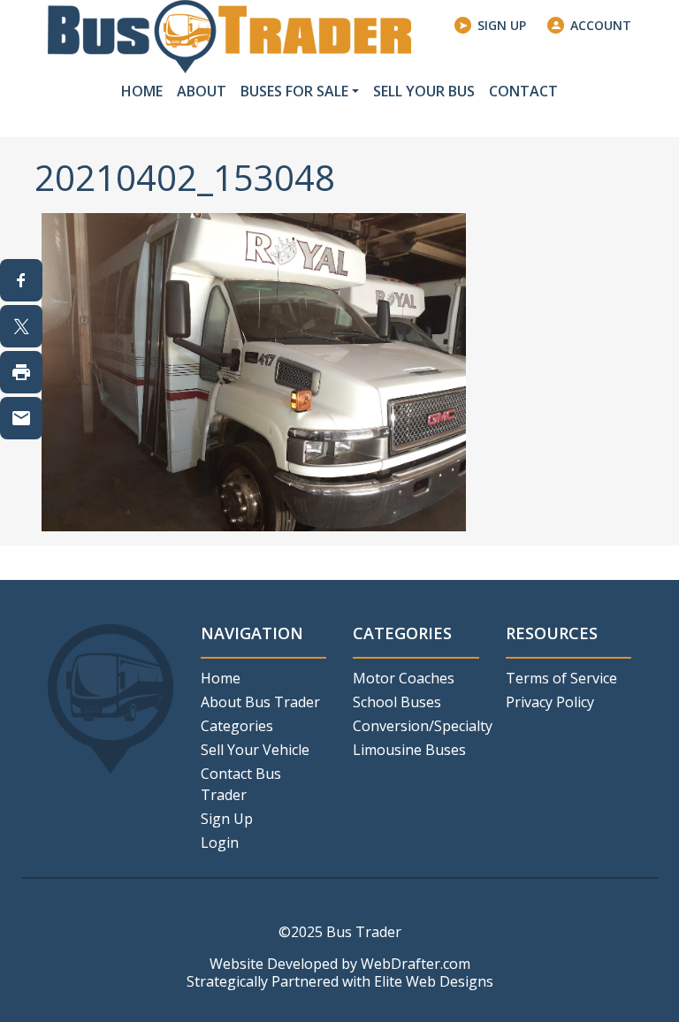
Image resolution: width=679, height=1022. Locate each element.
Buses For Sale (294, 91)
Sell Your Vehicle (255, 749)
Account (600, 25)
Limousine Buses (409, 749)
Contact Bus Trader (241, 784)
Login (220, 842)
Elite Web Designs (433, 981)
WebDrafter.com (415, 963)
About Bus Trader (260, 702)
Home (142, 91)
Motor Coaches (403, 678)
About (201, 91)
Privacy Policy (550, 702)
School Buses (397, 702)
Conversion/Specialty (416, 726)
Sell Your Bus (424, 91)
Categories (237, 726)
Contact (523, 91)
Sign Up (501, 25)
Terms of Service (561, 678)
